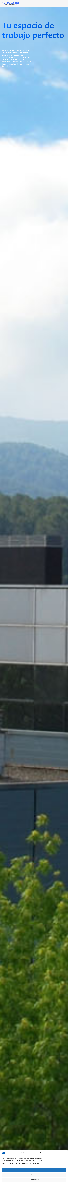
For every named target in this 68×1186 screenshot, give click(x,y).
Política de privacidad (35, 1183)
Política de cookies (24, 1183)
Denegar (34, 1175)
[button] (65, 1153)
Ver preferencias (34, 1180)
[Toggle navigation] (49, 3)
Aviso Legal (45, 1183)
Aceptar (34, 1170)
